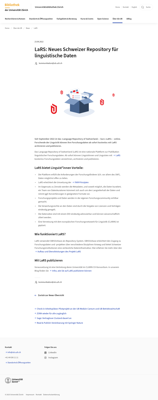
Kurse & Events (87, 18)
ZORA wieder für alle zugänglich (51, 313)
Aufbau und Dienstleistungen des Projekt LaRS (59, 251)
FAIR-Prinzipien (82, 182)
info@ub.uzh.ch (14, 352)
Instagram (53, 357)
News (28, 28)
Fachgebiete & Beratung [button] (67, 18)
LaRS (35, 28)
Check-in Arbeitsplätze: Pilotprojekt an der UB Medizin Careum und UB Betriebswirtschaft (78, 308)
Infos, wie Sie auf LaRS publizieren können (72, 270)
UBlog (128, 18)
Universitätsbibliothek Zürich (49, 7)
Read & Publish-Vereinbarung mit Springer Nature (60, 322)
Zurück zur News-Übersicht (51, 295)
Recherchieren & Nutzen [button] (15, 18)
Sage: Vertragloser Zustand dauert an (54, 318)
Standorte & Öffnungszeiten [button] (41, 18)
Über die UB (17, 28)
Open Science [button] (103, 18)
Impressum (30, 394)
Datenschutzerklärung (51, 394)
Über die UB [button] (117, 18)
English (134, 7)
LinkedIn (52, 352)
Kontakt (126, 7)
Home (117, 7)
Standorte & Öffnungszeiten (19, 362)
